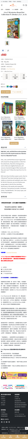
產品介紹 (4, 147)
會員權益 (17, 396)
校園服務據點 (4, 414)
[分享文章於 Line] (5, 50)
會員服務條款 (18, 400)
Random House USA (10, 64)
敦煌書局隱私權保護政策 (21, 405)
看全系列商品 (14, 143)
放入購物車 (7, 92)
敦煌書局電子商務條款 (20, 407)
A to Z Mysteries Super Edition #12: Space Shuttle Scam (20, 138)
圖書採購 (17, 412)
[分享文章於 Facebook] (2, 50)
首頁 (2, 9)
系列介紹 (4, 197)
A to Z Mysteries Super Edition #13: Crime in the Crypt (6, 138)
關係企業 (3, 403)
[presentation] (2, 77)
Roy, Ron (6, 61)
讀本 (21, 9)
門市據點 (3, 412)
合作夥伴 (3, 405)
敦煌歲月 (3, 396)
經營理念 (3, 398)
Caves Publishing (19, 414)
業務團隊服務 (4, 416)
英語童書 (7, 9)
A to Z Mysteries (10, 69)
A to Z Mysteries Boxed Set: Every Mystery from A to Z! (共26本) (7, 118)
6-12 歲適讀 (15, 9)
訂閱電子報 (17, 398)
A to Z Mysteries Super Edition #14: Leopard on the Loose (20, 118)
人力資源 (3, 400)
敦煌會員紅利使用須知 (20, 403)
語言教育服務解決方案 (20, 416)
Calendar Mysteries (11, 252)
